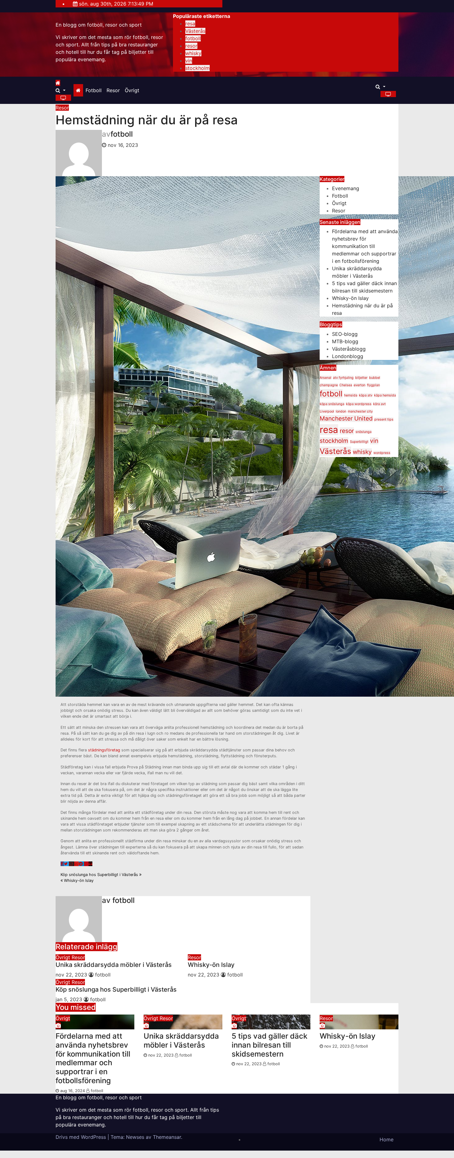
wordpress (381, 453)
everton (359, 385)
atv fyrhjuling (343, 378)
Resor (113, 90)
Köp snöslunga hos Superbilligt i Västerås (100, 874)
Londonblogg (347, 356)
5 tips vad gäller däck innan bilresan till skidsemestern (269, 1045)
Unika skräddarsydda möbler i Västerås (114, 964)
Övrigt (132, 90)
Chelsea (345, 385)
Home (386, 1139)
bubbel (374, 378)
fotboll (193, 38)
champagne (329, 385)
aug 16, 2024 (72, 1090)
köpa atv (365, 395)
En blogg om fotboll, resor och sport (99, 25)
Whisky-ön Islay (78, 880)
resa (190, 23)
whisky (193, 53)
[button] (60, 90)
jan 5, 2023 (69, 999)
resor (191, 46)
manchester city (360, 411)
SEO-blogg (345, 334)
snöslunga (363, 432)
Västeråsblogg (349, 349)
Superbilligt (359, 442)
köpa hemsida (385, 395)
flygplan (373, 385)
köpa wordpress (359, 404)
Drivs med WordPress (81, 1137)
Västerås (195, 31)
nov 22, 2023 (71, 975)
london (341, 411)
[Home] (78, 90)
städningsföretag (104, 750)
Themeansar (167, 1137)
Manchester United (346, 418)
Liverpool (327, 411)
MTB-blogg (345, 341)
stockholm (197, 68)
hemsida (350, 395)
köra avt (379, 404)
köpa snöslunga (332, 404)
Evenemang (345, 188)
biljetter (361, 378)
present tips (383, 419)
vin (188, 61)
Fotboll (94, 90)
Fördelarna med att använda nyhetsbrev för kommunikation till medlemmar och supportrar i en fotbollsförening (365, 246)
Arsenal (325, 378)
